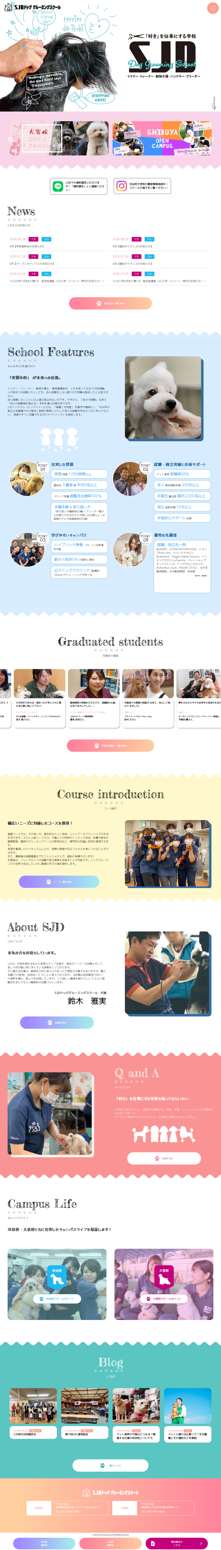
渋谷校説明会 (44, 1543)
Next (209, 138)
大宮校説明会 (110, 1543)
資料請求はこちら (176, 1543)
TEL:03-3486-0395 (67, 1511)
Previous (9, 138)
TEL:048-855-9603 (153, 1511)
